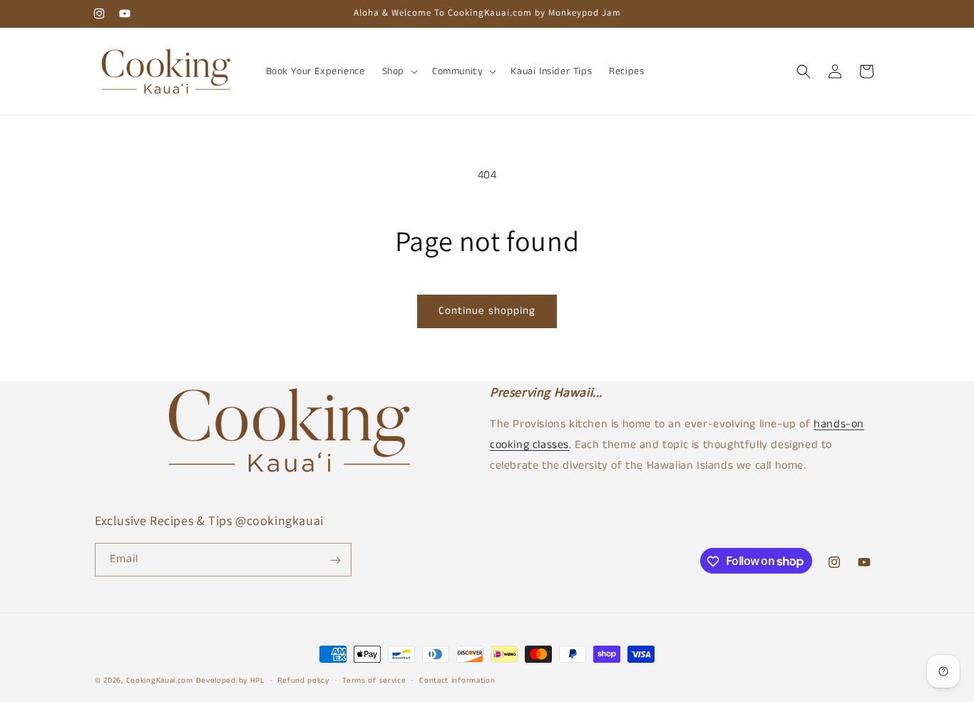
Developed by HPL (230, 680)
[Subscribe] (335, 560)
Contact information (457, 680)
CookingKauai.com (159, 680)
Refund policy (303, 680)
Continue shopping (487, 310)
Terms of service (374, 680)
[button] (399, 71)
